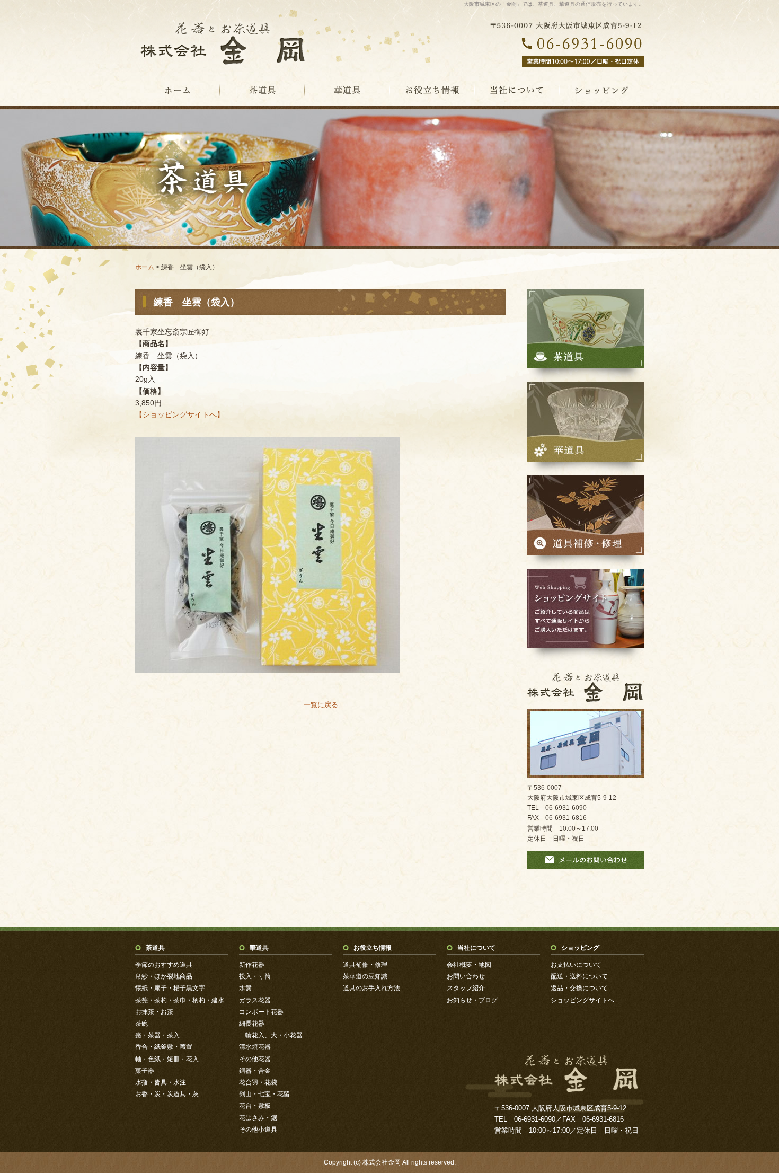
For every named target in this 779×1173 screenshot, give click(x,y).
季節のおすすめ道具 (163, 964)
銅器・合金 (255, 1070)
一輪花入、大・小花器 (271, 1035)
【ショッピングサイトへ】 (179, 414)
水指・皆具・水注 (160, 1082)
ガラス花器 (255, 1000)
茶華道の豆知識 (365, 976)
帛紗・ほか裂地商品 (163, 976)
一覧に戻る (321, 705)
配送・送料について (579, 976)
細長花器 (251, 1023)
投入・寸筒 (255, 976)
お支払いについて (576, 964)
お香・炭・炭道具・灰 (167, 1094)
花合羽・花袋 (258, 1082)
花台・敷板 (255, 1105)
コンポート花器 (261, 1012)
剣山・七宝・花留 (264, 1094)
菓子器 (144, 1070)
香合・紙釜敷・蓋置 (163, 1047)
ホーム (144, 267)
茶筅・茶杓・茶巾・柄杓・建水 (179, 1000)
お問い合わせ (466, 976)
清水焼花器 (255, 1047)
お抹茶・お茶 (154, 1012)
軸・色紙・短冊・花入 (167, 1059)
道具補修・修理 (365, 964)
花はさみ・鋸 (258, 1118)
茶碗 (141, 1023)
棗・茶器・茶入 (157, 1035)
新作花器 (251, 964)
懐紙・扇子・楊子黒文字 (170, 988)
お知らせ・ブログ (472, 1000)
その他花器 (255, 1059)
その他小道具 (258, 1129)
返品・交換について (579, 988)
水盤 (245, 988)
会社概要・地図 (469, 964)
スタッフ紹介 (466, 988)
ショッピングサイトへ (582, 1000)
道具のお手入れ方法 (371, 988)
